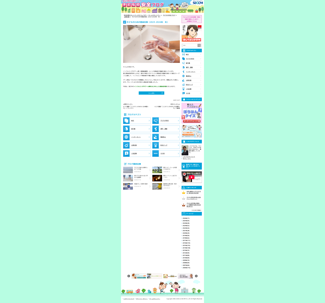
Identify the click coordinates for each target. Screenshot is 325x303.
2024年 (186, 223)
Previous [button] (128, 276)
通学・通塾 (163, 129)
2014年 (186, 248)
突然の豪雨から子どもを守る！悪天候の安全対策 (194, 192)
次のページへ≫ (175, 104)
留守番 (133, 129)
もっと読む (151, 93)
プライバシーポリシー (142, 299)
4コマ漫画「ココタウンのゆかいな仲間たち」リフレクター (135, 107)
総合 (132, 121)
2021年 (186, 230)
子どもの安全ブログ (169, 15)
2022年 (186, 228)
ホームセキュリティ (154, 15)
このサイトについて (129, 299)
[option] (139, 276)
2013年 (186, 250)
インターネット (136, 137)
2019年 (186, 235)
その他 (162, 153)
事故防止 (163, 137)
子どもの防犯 (164, 121)
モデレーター (187, 158)
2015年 (186, 245)
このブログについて (189, 157)
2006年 (186, 268)
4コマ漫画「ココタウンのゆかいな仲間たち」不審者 (167, 107)
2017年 (186, 240)
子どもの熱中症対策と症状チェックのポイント (194, 198)
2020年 (186, 233)
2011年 (186, 255)
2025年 (186, 220)
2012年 (186, 253)
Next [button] (196, 276)
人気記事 (134, 153)
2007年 (186, 265)
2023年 (186, 225)
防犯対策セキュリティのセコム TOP (135, 15)
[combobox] (190, 45)
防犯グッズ (163, 145)
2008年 (186, 263)
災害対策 (126, 17)
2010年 (186, 258)
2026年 (186, 218)
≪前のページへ (128, 104)
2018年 (186, 238)
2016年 (186, 243)
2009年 (186, 260)
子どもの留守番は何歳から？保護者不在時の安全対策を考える (194, 204)
